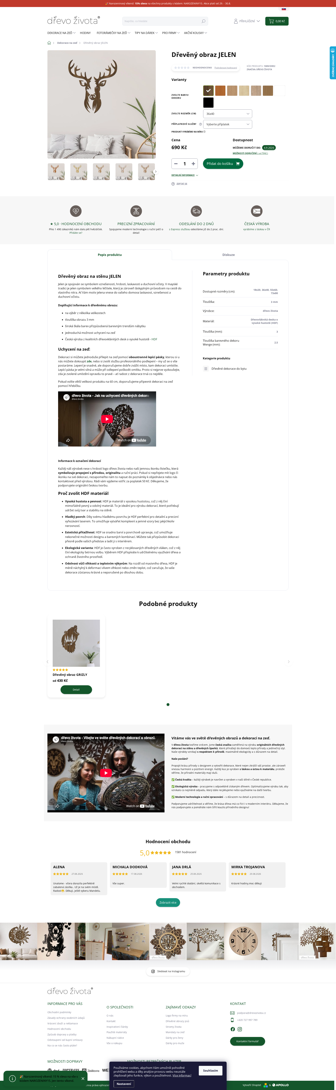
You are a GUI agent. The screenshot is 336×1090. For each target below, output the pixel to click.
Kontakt (111, 1021)
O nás (110, 1015)
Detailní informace (183, 175)
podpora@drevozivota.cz (251, 1013)
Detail (76, 689)
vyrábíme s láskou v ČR (256, 229)
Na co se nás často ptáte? (62, 1045)
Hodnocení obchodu (59, 1028)
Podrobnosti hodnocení (226, 68)
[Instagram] (239, 1028)
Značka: (259, 69)
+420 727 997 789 (247, 1020)
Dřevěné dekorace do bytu (229, 369)
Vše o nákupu (114, 1043)
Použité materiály (117, 1032)
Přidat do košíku (220, 163)
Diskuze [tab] (228, 255)
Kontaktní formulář (247, 1041)
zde (89, 361)
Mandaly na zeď (175, 1032)
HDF (154, 339)
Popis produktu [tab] (110, 255)
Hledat (203, 21)
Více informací (182, 1075)
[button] (168, 704)
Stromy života (173, 1026)
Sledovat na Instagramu (171, 971)
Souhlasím (210, 1070)
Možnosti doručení (250, 153)
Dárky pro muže (175, 1043)
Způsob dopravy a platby (61, 1034)
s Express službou (179, 229)
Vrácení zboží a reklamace (62, 1023)
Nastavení (124, 1084)
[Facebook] (232, 1028)
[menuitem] (61, 33)
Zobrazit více (168, 902)
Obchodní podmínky (59, 1012)
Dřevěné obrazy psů (177, 1021)
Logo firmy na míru (177, 1015)
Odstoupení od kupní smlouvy (65, 1040)
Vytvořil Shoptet (252, 1085)
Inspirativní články (117, 1026)
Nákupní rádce (115, 1037)
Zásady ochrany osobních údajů (66, 1017)
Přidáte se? (75, 232)
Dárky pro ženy (174, 1037)
